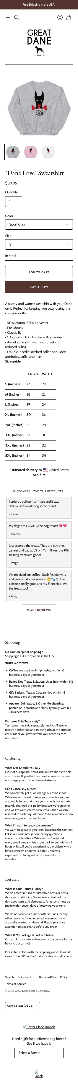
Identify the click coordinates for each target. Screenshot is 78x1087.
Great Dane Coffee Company (32, 990)
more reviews (39, 610)
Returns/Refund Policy (53, 977)
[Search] (17, 17)
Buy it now (39, 287)
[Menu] (8, 17)
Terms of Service (15, 984)
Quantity (11, 192)
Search (9, 977)
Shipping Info (26, 977)
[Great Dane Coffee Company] (39, 42)
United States (20, 1005)
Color (9, 216)
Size (8, 236)
